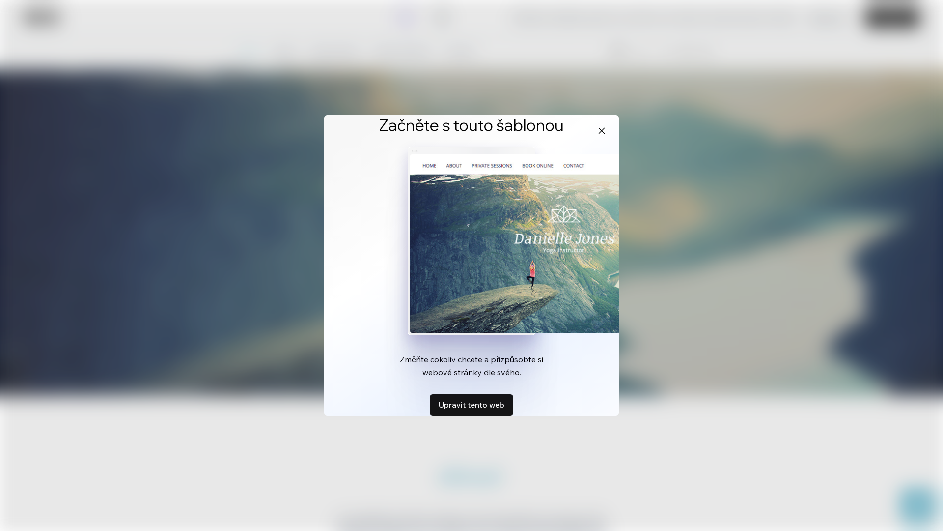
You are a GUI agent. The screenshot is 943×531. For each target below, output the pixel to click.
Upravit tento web (471, 405)
